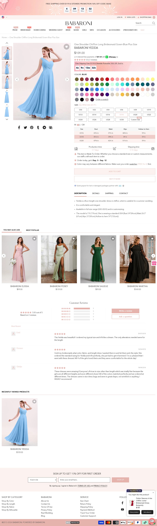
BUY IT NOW (114, 179)
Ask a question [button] (125, 316)
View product (134, 512)
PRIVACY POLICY (100, 486)
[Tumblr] (38, 127)
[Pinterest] (31, 127)
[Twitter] (25, 127)
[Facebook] (19, 127)
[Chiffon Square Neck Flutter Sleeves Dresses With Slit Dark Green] (98, 259)
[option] (42, 81)
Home (4, 37)
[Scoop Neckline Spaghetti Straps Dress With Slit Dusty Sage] (59, 259)
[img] (59, 334)
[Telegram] (44, 127)
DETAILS (95, 193)
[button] (17, 79)
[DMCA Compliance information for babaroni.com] (73, 522)
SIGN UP (120, 480)
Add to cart (115, 171)
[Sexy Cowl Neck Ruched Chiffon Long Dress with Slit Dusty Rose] (20, 259)
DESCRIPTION (80, 193)
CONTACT (123, 193)
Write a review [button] (125, 311)
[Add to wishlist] (66, 47)
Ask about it (147, 512)
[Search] (145, 23)
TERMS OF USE (84, 486)
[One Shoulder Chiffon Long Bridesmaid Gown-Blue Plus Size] (20, 422)
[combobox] (143, 23)
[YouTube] (122, 509)
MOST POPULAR (32, 230)
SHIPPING (109, 193)
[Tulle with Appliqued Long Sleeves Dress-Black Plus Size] (138, 259)
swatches (133, 164)
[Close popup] (153, 492)
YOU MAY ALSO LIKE (11, 230)
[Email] (50, 127)
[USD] (4, 17)
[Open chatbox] (152, 521)
